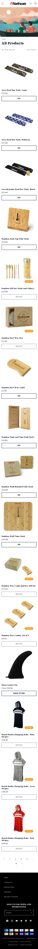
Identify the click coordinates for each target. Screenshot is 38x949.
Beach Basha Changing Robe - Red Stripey (18, 839)
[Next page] (22, 863)
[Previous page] (4, 859)
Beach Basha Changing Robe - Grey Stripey (18, 787)
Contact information (26, 945)
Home (3, 39)
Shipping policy (13, 945)
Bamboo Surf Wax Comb (13, 388)
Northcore (11, 938)
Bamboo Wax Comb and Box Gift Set (18, 586)
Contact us (8, 882)
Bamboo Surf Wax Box (12, 338)
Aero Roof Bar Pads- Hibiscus (16, 140)
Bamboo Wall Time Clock (13, 536)
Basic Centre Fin (9, 685)
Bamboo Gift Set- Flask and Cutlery (18, 288)
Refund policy (31, 938)
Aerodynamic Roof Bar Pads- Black (18, 189)
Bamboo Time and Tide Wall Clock (18, 437)
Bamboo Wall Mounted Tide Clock (17, 487)
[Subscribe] (31, 912)
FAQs (6, 877)
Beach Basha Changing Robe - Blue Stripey (18, 735)
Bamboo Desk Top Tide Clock (15, 239)
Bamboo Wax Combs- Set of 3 (15, 635)
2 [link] (15, 859)
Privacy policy (14, 941)
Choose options (19, 693)
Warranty (7, 892)
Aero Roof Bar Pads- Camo (14, 90)
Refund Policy (9, 887)
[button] (2, 3)
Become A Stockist (11, 897)
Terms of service (25, 941)
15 (16, 863)
